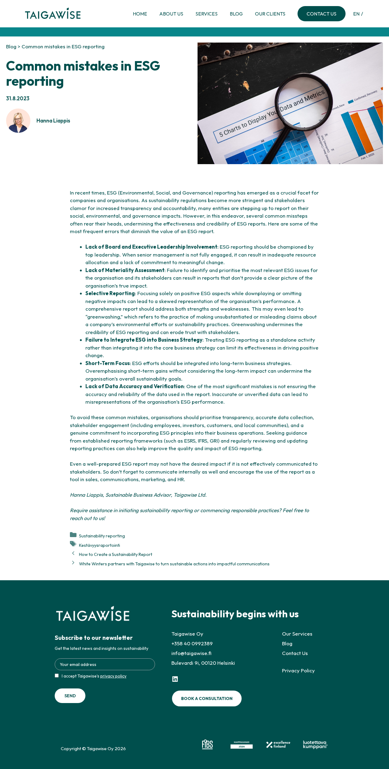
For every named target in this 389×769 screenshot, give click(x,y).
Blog (236, 14)
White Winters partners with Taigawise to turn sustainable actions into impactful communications (174, 564)
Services (206, 14)
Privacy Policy (298, 670)
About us (171, 14)
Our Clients (270, 14)
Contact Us (321, 14)
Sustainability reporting (102, 536)
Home (140, 14)
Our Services (297, 633)
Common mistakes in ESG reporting (63, 46)
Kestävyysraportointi (99, 545)
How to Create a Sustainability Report (115, 554)
